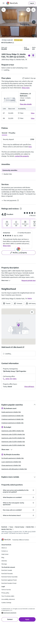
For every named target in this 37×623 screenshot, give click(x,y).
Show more (7, 246)
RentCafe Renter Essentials (9, 577)
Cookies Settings (6, 602)
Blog (2, 557)
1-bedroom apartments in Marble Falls (12, 415)
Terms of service (6, 589)
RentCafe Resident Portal (8, 583)
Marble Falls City (6, 529)
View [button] (32, 113)
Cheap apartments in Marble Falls (11, 465)
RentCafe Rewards (7, 573)
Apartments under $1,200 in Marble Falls (13, 441)
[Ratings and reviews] (21, 209)
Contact (9, 619)
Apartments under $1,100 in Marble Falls (13, 438)
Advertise (4, 561)
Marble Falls (30, 527)
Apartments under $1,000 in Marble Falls (13, 434)
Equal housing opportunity (9, 612)
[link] (32, 3)
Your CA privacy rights (7, 596)
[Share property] (33, 10)
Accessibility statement (8, 599)
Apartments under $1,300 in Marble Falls (13, 445)
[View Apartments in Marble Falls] (3, 10)
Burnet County (19, 527)
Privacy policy (5, 593)
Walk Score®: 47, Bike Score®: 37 (12, 347)
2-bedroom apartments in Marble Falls (12, 419)
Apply (27, 619)
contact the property (22, 156)
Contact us (4, 551)
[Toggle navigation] (3, 3)
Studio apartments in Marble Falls (11, 412)
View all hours (29, 386)
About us (4, 548)
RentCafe (4, 527)
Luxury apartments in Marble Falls (11, 462)
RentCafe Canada (6, 570)
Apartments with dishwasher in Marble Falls (14, 469)
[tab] (4, 133)
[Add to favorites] (28, 10)
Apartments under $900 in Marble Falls (12, 431)
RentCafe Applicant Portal (9, 580)
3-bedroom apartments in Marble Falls (12, 423)
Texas (11, 527)
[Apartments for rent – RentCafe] (17, 3)
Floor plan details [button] (26, 104)
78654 (29, 298)
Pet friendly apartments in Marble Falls (12, 458)
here (30, 147)
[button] (18, 22)
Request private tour (29, 280)
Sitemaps (4, 564)
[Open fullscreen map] (32, 312)
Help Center (4, 554)
